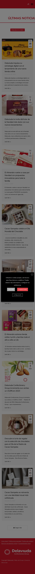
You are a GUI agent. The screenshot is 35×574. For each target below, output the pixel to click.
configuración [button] (17, 295)
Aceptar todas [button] (22, 289)
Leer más (11, 289)
